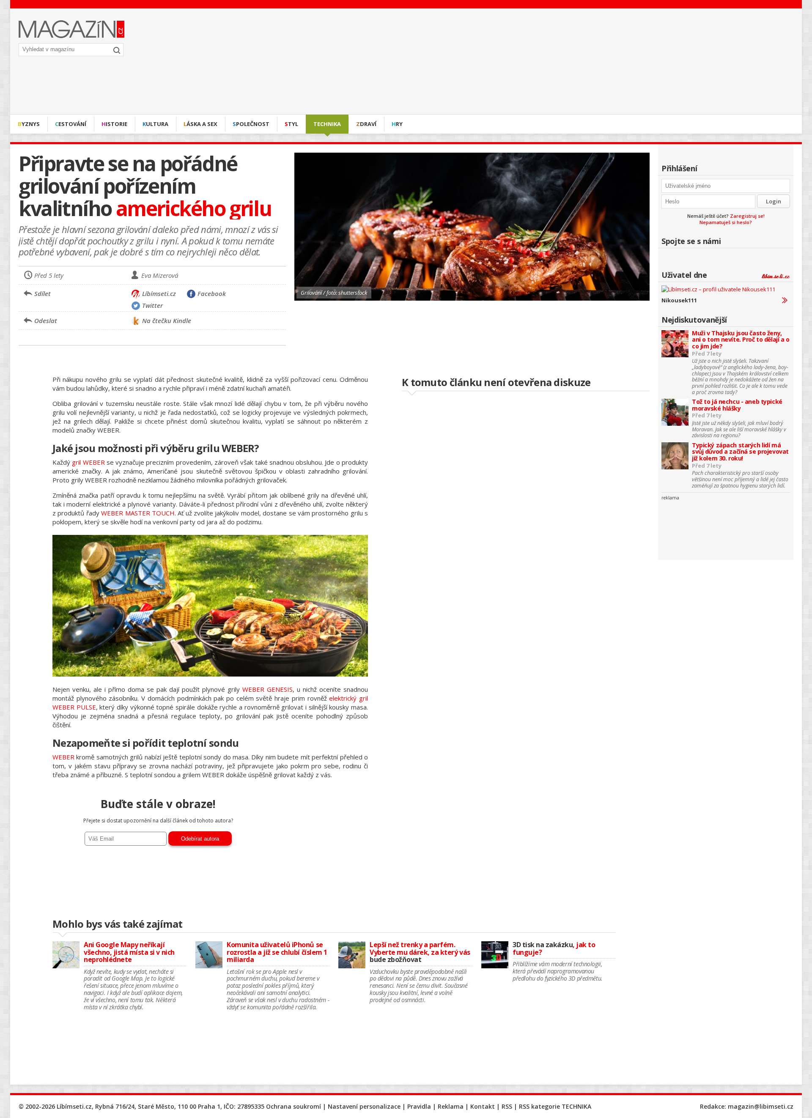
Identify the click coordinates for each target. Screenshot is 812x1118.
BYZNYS (29, 124)
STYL (291, 124)
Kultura (155, 124)
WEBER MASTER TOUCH (138, 513)
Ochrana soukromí (293, 1106)
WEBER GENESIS (267, 689)
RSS (507, 1106)
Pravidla (419, 1106)
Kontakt (482, 1106)
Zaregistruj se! (747, 216)
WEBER (63, 757)
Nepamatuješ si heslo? (726, 222)
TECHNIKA (327, 124)
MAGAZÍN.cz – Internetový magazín (71, 29)
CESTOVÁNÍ (70, 124)
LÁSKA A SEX (200, 124)
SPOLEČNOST (251, 124)
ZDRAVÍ (366, 124)
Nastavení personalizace (364, 1106)
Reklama (451, 1106)
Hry (397, 124)
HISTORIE (114, 124)
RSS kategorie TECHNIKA (555, 1106)
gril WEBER (88, 462)
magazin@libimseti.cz (760, 1106)
